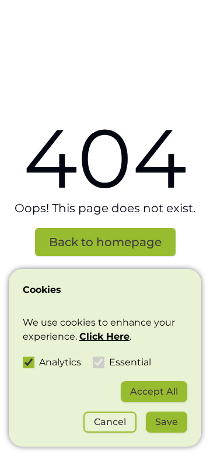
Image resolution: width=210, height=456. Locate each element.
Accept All (154, 391)
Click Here (104, 336)
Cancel (110, 421)
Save (166, 421)
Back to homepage (105, 242)
